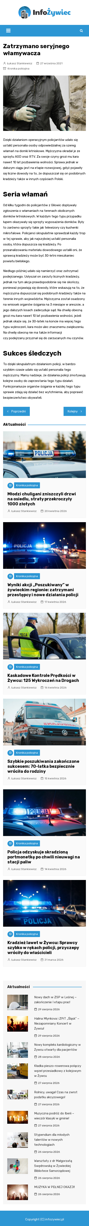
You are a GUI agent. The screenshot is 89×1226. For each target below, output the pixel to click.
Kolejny (73, 411)
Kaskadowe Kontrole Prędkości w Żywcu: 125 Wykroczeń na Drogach (43, 678)
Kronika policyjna (18, 68)
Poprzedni (18, 411)
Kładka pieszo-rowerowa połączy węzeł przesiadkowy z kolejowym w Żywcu (57, 1071)
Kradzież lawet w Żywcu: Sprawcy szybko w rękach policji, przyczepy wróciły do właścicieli (43, 947)
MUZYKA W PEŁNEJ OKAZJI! (54, 1187)
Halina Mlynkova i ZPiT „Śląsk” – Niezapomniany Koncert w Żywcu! (56, 1023)
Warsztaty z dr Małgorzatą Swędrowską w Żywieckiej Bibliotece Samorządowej (53, 1166)
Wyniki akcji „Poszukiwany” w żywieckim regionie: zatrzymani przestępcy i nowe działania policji (42, 589)
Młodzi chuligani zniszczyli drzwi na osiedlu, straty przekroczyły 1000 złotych (41, 498)
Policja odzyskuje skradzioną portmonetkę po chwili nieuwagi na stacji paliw (43, 856)
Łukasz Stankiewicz (19, 63)
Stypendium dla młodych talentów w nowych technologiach (52, 1140)
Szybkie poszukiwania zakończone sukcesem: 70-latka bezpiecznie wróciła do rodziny (43, 766)
